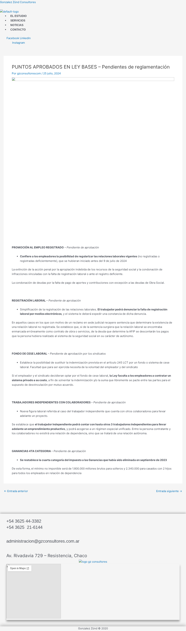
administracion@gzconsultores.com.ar (42, 541)
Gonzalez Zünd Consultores (18, 2)
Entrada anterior (16, 491)
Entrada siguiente (169, 491)
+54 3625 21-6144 (24, 527)
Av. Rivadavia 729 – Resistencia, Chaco (46, 555)
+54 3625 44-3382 (23, 521)
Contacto (18, 29)
